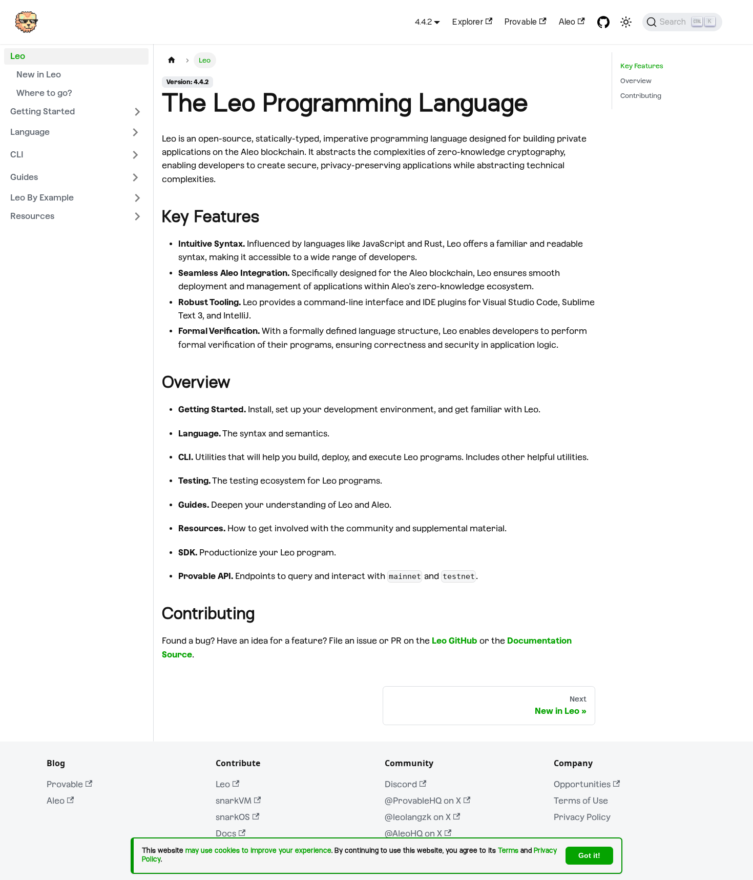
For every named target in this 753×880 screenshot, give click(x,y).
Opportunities (582, 784)
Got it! (589, 855)
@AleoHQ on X (413, 833)
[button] (76, 112)
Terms (508, 850)
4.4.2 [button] (423, 22)
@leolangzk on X (418, 817)
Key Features (641, 66)
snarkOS (233, 817)
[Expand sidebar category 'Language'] (135, 132)
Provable (521, 22)
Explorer (467, 22)
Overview (636, 81)
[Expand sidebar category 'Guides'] (135, 177)
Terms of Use (581, 801)
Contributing (640, 95)
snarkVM (234, 801)
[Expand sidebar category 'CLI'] (135, 155)
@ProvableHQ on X (423, 801)
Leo (223, 784)
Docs (226, 833)
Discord (401, 784)
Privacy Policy (582, 817)
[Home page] (171, 60)
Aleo (567, 22)
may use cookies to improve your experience (258, 850)
